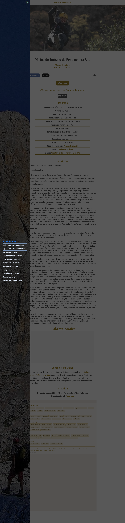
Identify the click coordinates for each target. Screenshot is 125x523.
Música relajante (9, 277)
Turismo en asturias (10, 252)
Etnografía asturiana (11, 263)
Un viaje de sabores (10, 266)
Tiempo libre (7, 270)
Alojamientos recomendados (14, 245)
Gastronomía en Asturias (12, 256)
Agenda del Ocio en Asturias (14, 249)
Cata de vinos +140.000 (12, 259)
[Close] (27, 2)
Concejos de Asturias (11, 273)
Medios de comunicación (12, 280)
